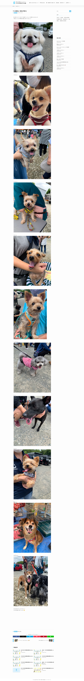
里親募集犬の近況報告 (63, 20)
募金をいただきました (60, 45)
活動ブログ (15, 631)
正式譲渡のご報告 (59, 19)
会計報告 (61, 17)
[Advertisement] (33, 621)
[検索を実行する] (70, 11)
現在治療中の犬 (65, 19)
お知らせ (58, 17)
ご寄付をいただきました (60, 51)
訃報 (69, 19)
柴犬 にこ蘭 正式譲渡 (60, 59)
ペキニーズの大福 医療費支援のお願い (62, 62)
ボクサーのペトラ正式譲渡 (61, 42)
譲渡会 (20, 631)
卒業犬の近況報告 (66, 17)
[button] (16, 636)
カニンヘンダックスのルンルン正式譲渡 (63, 48)
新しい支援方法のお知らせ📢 (61, 65)
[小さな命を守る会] (20, 3)
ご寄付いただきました (60, 53)
